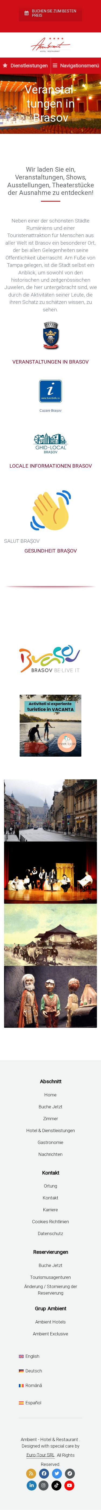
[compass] (70, 1474)
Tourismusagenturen (50, 1277)
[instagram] (44, 1486)
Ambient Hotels (50, 1322)
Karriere (50, 1209)
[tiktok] (56, 1486)
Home (50, 1094)
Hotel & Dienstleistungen (50, 1130)
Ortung (50, 1186)
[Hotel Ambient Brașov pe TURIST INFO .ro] (50, 391)
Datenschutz (50, 1233)
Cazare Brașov (50, 411)
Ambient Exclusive (50, 1333)
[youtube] (69, 1486)
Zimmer (50, 1118)
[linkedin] (32, 1486)
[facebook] (44, 1474)
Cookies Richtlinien (50, 1221)
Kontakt (50, 1197)
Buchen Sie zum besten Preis (54, 13)
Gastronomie (50, 1142)
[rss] (31, 1474)
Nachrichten (50, 1154)
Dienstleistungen (28, 65)
